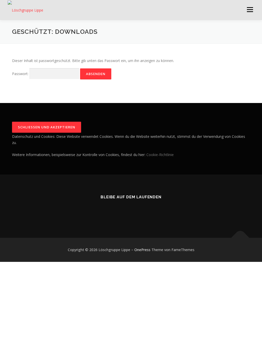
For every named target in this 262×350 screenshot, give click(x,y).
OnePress (142, 249)
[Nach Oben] (240, 238)
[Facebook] (131, 210)
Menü (249, 9)
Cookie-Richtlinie (160, 154)
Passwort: (20, 73)
